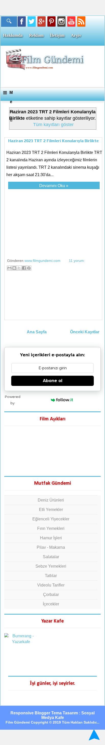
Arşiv (76, 35)
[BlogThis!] (14, 268)
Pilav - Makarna (51, 547)
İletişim (57, 35)
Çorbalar (51, 594)
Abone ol (52, 380)
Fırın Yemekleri (50, 528)
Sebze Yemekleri (50, 566)
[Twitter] (32, 21)
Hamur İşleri (51, 538)
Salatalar (51, 557)
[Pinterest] (51, 21)
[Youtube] (71, 21)
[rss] (81, 21)
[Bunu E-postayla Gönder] (9, 268)
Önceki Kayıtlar (84, 332)
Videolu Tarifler (50, 585)
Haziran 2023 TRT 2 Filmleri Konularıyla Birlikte (53, 140)
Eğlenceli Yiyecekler (50, 519)
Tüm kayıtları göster (53, 124)
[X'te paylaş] (19, 268)
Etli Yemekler (51, 509)
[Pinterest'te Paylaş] (28, 268)
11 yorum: (77, 261)
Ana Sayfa (37, 332)
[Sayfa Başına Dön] (93, 735)
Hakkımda (13, 35)
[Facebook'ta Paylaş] (24, 268)
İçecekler (51, 604)
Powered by (12, 400)
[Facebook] (22, 21)
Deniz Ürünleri (51, 500)
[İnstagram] (61, 21)
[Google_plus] (41, 21)
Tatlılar (51, 575)
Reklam (36, 35)
